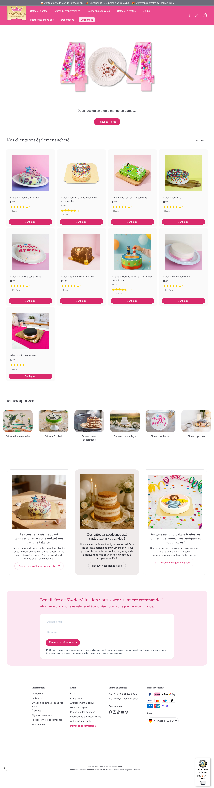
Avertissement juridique (82, 702)
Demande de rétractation (83, 725)
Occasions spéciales (98, 10)
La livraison (37, 698)
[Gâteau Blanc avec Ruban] (183, 261)
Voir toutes (201, 140)
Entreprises (87, 19)
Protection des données (82, 712)
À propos (36, 710)
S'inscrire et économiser (63, 642)
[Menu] (209, 760)
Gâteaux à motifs (126, 10)
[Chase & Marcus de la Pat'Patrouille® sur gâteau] (132, 263)
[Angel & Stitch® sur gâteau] (30, 182)
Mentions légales (79, 707)
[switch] (203, 783)
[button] (4, 768)
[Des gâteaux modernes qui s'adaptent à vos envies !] (107, 501)
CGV (72, 693)
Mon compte (38, 724)
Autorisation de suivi (80, 721)
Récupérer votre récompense (47, 719)
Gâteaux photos (38, 10)
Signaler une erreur (42, 715)
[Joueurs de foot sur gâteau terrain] (132, 182)
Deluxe (146, 10)
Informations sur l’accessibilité (85, 716)
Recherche (37, 693)
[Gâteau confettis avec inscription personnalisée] (81, 184)
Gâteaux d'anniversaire (67, 10)
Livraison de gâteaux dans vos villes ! (47, 704)
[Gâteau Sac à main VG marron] (81, 261)
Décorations (67, 19)
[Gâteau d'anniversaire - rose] (30, 261)
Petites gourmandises (42, 19)
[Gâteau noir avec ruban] (30, 340)
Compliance (76, 698)
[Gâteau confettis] (183, 182)
